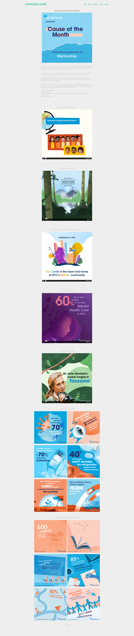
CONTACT (106, 4)
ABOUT (101, 4)
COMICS (90, 4)
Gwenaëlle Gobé (36, 4)
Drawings (95, 4)
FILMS (85, 4)
